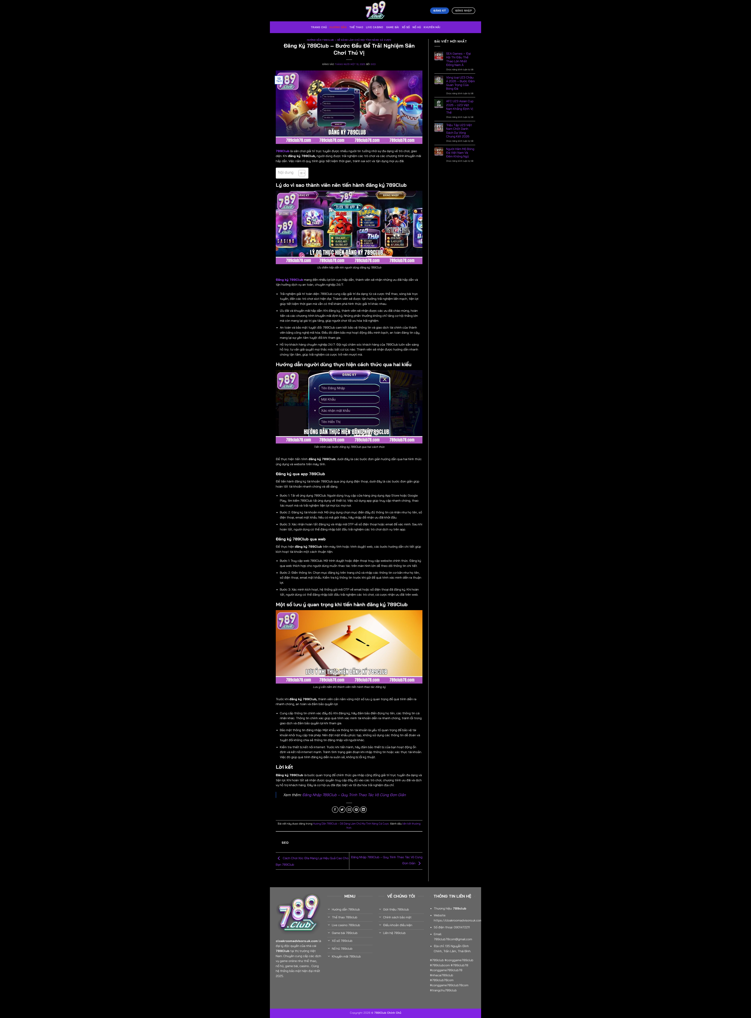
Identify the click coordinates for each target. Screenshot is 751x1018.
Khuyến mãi (432, 27)
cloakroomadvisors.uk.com (297, 941)
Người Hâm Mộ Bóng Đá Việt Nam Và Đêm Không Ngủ (460, 152)
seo (373, 64)
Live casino (374, 27)
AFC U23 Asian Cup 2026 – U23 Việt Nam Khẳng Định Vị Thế (459, 106)
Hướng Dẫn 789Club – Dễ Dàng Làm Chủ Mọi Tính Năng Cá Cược (349, 40)
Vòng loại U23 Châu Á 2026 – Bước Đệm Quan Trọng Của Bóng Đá (460, 83)
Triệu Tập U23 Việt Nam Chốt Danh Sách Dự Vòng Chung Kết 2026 (459, 130)
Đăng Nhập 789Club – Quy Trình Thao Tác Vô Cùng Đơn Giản (354, 794)
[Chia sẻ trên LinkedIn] (363, 809)
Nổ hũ (416, 27)
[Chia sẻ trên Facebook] (335, 809)
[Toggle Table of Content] (300, 173)
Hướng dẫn (338, 27)
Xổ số (406, 27)
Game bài (392, 27)
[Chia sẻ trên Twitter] (342, 809)
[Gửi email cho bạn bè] (349, 809)
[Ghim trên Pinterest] (356, 809)
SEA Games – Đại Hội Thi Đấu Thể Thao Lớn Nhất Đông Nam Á (458, 59)
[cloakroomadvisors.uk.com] (375, 10)
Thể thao (356, 27)
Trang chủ (319, 27)
